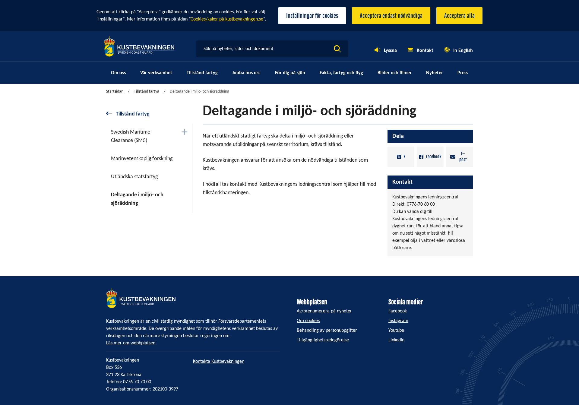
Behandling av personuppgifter (327, 330)
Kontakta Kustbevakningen (218, 361)
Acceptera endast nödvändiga (391, 15)
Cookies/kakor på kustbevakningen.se (227, 19)
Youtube (396, 330)
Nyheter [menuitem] (434, 73)
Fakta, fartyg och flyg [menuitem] (341, 73)
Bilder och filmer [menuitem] (395, 73)
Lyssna (390, 50)
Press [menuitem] (462, 73)
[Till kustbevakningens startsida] (139, 46)
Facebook (433, 156)
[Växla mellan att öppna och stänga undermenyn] (184, 131)
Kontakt (425, 50)
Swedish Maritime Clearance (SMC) (130, 136)
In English (463, 50)
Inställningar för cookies (312, 15)
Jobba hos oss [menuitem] (246, 73)
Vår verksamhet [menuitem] (156, 73)
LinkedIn (396, 340)
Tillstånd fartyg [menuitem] (202, 73)
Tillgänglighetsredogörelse (323, 340)
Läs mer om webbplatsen (130, 343)
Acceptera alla (459, 15)
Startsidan (114, 91)
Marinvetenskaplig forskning (141, 159)
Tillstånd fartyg (146, 91)
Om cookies (308, 320)
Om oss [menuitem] (118, 73)
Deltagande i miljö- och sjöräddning (137, 199)
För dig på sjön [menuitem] (290, 73)
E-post (463, 156)
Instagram (398, 320)
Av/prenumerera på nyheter (324, 311)
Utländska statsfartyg (134, 177)
